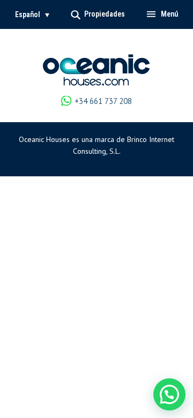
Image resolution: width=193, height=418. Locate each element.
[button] (32, 14)
